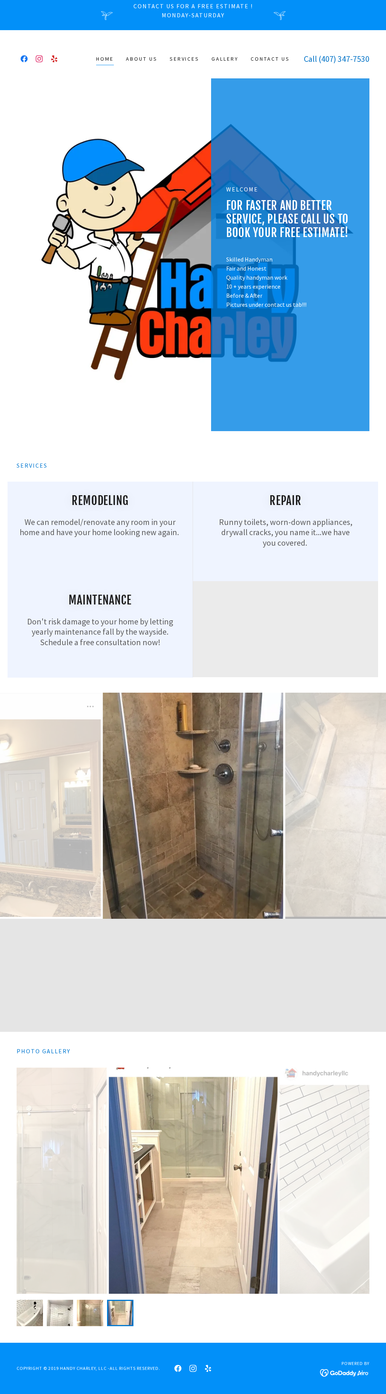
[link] (24, 58)
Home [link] (105, 58)
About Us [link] (142, 58)
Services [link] (185, 58)
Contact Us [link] (270, 58)
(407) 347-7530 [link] (344, 59)
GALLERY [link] (225, 58)
